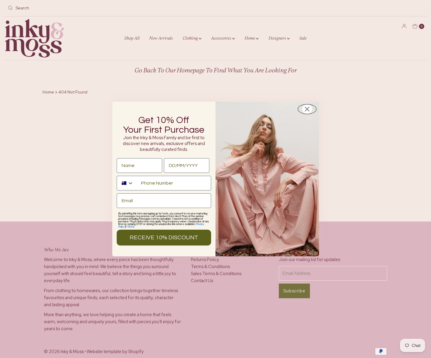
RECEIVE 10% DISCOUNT (164, 238)
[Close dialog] (307, 109)
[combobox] (127, 183)
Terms (130, 227)
